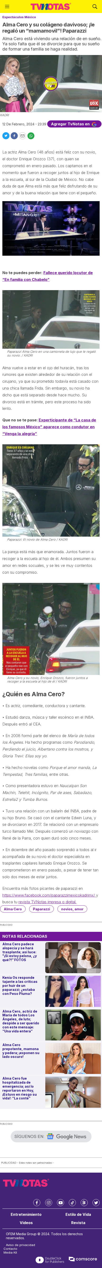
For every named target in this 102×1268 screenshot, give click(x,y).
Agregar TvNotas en (71, 124)
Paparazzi (41, 909)
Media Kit (10, 1252)
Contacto (10, 1249)
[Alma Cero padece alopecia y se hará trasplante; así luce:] (73, 957)
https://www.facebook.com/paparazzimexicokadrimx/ (49, 895)
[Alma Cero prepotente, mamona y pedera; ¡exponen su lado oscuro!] (73, 1058)
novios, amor (72, 909)
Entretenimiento (26, 1214)
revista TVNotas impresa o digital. (47, 901)
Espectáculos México (19, 17)
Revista (78, 1223)
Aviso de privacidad (20, 1245)
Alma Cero (13, 909)
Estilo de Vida (78, 1214)
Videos (26, 1223)
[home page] (51, 6)
